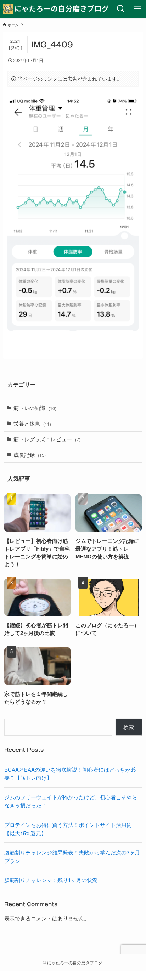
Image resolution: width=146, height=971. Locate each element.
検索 (128, 727)
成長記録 (29, 454)
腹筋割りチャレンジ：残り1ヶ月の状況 (50, 880)
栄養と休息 (32, 423)
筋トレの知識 (34, 407)
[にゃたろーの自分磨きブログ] (56, 9)
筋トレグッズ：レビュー (46, 439)
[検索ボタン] (121, 9)
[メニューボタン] (137, 9)
